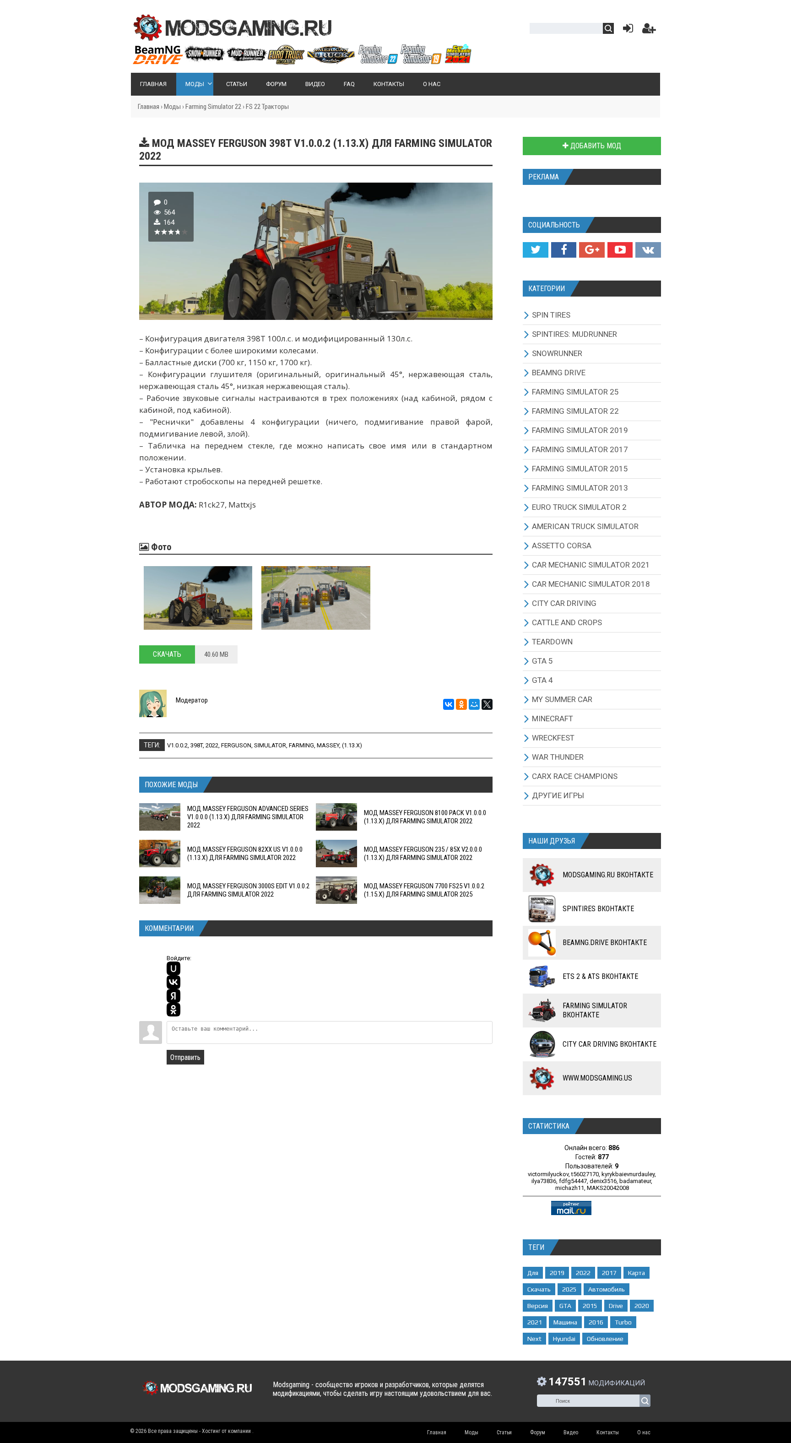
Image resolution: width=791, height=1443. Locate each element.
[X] (487, 704)
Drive (616, 1305)
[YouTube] (620, 250)
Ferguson (236, 745)
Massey (328, 745)
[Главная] (301, 61)
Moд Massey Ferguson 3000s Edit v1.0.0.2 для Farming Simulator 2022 (248, 890)
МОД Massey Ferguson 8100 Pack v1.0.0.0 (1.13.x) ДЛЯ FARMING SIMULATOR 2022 (425, 817)
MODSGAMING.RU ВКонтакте (608, 874)
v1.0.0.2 (177, 745)
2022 (212, 745)
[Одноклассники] (461, 704)
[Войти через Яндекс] (173, 996)
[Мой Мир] (474, 704)
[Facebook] (563, 250)
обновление (605, 1338)
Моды (172, 107)
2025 (569, 1289)
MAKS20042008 (608, 1187)
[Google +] (591, 250)
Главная (148, 107)
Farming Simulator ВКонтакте (595, 1010)
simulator (270, 745)
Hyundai (564, 1338)
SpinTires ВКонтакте (598, 908)
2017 (609, 1272)
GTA (565, 1305)
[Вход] (626, 30)
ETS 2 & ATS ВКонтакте (600, 976)
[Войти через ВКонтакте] (173, 982)
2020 (641, 1305)
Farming (301, 745)
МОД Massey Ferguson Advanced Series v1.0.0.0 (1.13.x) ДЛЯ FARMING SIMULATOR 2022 (248, 817)
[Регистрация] (649, 30)
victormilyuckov (548, 1174)
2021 (534, 1322)
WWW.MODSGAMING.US (597, 1078)
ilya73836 (543, 1181)
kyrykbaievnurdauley (628, 1174)
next (534, 1338)
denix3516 (603, 1181)
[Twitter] (535, 250)
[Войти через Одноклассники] (173, 1009)
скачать (539, 1289)
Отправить (185, 1057)
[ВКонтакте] (448, 704)
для (532, 1272)
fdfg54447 (573, 1181)
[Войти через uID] (173, 968)
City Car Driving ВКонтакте (609, 1044)
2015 (590, 1305)
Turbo (623, 1322)
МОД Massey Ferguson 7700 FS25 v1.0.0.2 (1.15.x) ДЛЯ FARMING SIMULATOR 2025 (424, 890)
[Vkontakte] (648, 250)
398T (196, 745)
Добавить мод (595, 145)
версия (537, 1305)
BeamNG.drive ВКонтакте (605, 942)
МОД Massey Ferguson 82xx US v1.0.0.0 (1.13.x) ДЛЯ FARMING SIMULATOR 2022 (245, 853)
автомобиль (606, 1289)
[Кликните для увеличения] (198, 598)
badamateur (635, 1181)
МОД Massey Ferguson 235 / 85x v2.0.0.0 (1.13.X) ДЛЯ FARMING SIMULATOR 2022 (423, 853)
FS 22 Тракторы (267, 107)
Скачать (167, 654)
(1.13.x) (352, 745)
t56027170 (585, 1174)
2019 (557, 1272)
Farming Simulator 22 (213, 107)
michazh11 (569, 1187)
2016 (596, 1322)
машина (565, 1322)
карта (636, 1272)
